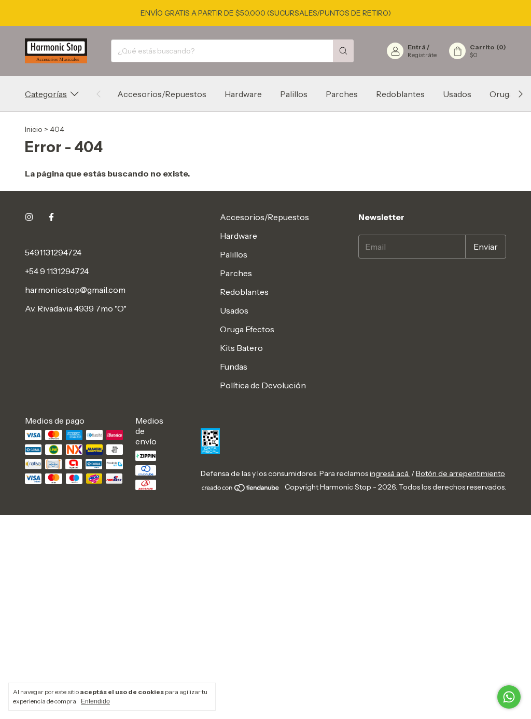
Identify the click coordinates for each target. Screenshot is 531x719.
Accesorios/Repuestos (161, 94)
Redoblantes (400, 94)
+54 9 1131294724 (57, 271)
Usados (457, 94)
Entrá (417, 47)
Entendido (95, 701)
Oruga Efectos (247, 329)
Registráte (422, 55)
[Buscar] (343, 50)
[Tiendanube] (241, 489)
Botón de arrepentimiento (460, 473)
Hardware (243, 94)
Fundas (233, 366)
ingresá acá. (390, 473)
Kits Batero (241, 348)
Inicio (34, 129)
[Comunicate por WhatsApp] (509, 697)
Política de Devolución (263, 385)
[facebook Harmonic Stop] (51, 217)
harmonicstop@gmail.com (75, 289)
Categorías (46, 94)
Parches (342, 94)
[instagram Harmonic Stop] (29, 217)
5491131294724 (53, 252)
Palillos (294, 94)
